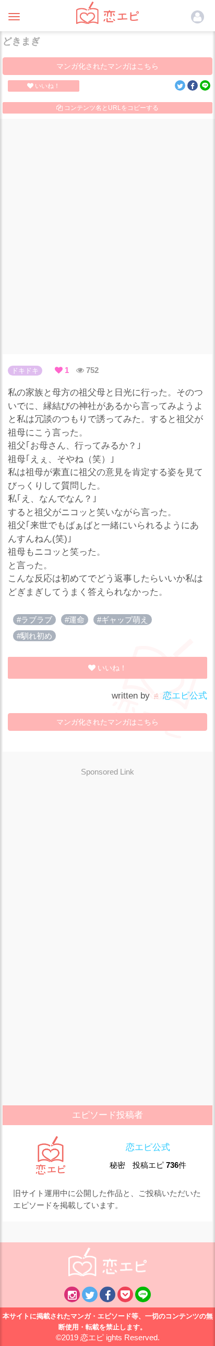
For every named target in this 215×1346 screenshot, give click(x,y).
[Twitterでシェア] (180, 85)
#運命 (75, 619)
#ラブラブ (34, 619)
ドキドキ (25, 371)
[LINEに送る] (205, 85)
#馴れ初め (34, 635)
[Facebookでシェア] (192, 85)
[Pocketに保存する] (125, 1294)
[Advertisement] (107, 236)
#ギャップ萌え (122, 619)
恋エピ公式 (183, 696)
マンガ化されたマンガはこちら (107, 66)
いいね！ (46, 86)
